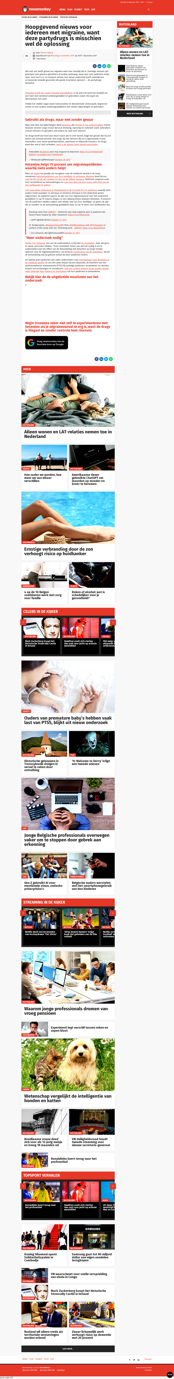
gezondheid (28, 542)
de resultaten (87, 243)
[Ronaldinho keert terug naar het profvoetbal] (34, 1154)
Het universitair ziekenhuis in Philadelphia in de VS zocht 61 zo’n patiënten (61, 190)
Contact (148, 1370)
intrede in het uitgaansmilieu (89, 125)
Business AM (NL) (29, 1370)
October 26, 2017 (62, 159)
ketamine (66, 125)
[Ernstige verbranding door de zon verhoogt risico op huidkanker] (68, 493)
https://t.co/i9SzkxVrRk (78, 215)
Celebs (106, 636)
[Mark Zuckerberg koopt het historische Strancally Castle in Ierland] (34, 1286)
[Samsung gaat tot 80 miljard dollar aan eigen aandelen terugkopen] (92, 1225)
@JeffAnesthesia (77, 225)
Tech (86, 9)
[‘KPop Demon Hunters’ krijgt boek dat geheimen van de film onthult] (80, 910)
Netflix (28, 927)
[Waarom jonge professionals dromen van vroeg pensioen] (68, 952)
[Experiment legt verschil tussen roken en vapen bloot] (34, 1023)
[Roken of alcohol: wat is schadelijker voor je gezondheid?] (92, 563)
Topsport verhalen (68, 17)
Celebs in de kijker (29, 17)
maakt (37, 173)
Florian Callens (46, 53)
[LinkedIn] (139, 1359)
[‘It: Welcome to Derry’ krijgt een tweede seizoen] (92, 732)
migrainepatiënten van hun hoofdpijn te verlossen (60, 176)
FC (27, 56)
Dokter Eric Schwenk (35, 243)
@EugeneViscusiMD (54, 225)
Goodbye (61, 1370)
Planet (78, 9)
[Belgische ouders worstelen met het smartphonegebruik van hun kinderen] (92, 854)
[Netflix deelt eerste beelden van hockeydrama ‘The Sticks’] (41, 910)
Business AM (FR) (47, 1370)
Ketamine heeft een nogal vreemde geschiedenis (48, 93)
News (62, 9)
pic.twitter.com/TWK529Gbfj (50, 154)
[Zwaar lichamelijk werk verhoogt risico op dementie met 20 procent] (92, 1303)
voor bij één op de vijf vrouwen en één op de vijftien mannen (54, 179)
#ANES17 (32, 154)
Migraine (90, 176)
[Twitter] (134, 1359)
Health (26, 469)
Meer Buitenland (139, 113)
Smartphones (77, 877)
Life (93, 9)
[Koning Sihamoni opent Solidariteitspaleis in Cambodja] (44, 1225)
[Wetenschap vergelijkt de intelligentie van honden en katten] (68, 1040)
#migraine (44, 152)
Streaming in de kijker (48, 17)
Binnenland (28, 586)
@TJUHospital (96, 225)
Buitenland (28, 425)
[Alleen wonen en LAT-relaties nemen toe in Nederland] (68, 375)
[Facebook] (130, 1359)
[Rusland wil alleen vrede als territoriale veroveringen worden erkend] (44, 1303)
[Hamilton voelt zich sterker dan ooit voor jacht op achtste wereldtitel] (80, 619)
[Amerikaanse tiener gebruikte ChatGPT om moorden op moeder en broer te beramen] (92, 446)
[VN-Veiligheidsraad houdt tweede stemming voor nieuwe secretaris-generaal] (92, 1110)
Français (150, 2)
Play (69, 9)
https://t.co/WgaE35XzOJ (93, 228)
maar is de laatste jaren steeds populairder (77, 144)
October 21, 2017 (58, 220)
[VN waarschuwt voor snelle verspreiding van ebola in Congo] (34, 1269)
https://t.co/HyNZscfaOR (91, 152)
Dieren (26, 1089)
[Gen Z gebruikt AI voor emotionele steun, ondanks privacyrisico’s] (44, 854)
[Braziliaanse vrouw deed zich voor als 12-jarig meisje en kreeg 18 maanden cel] (44, 1110)
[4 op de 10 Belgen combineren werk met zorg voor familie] (44, 563)
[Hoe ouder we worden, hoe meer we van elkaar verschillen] (44, 446)
